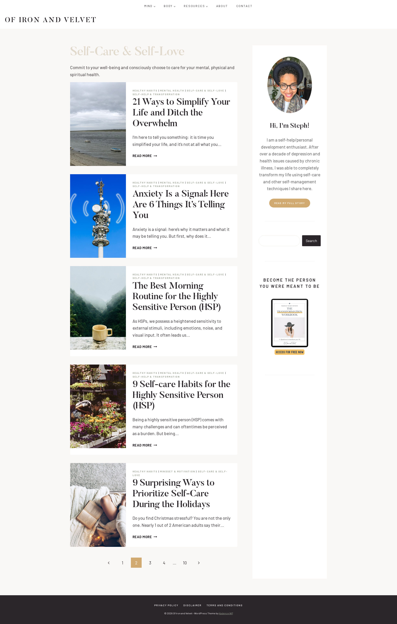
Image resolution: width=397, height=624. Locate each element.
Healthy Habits (145, 90)
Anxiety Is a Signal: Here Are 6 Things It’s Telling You (181, 205)
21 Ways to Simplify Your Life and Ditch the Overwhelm (181, 113)
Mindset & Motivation (177, 471)
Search (311, 240)
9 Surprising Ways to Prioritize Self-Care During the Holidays (174, 494)
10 (185, 562)
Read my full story (289, 203)
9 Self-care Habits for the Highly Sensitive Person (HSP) (182, 395)
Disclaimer (192, 605)
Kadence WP (226, 613)
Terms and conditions (225, 605)
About (222, 6)
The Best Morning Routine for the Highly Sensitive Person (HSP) (177, 297)
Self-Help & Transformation (156, 94)
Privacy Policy (166, 605)
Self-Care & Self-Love (205, 90)
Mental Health (172, 90)
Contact (244, 6)
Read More (145, 156)
